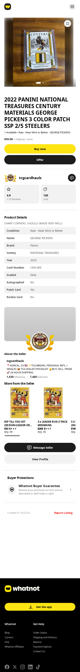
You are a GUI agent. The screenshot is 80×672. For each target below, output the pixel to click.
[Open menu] (72, 6)
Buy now (40, 149)
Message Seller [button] (43, 447)
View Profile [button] (40, 459)
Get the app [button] (44, 607)
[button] (72, 178)
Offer (40, 160)
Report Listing (63, 513)
